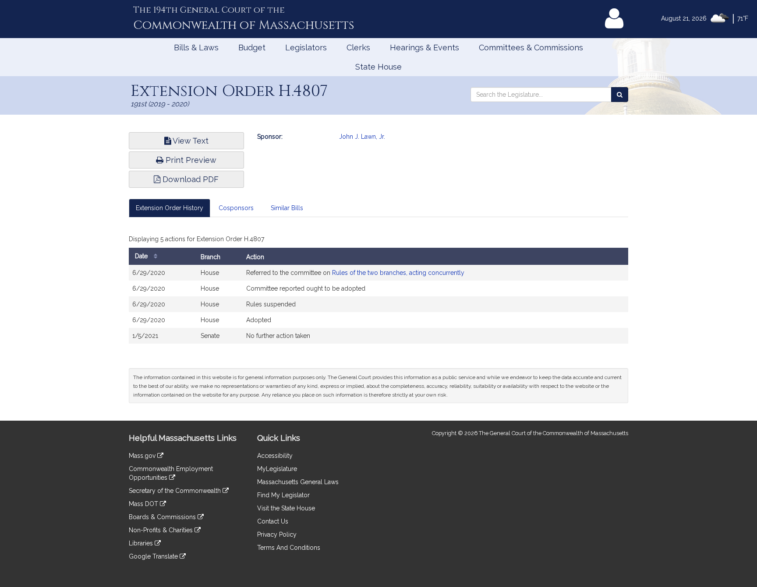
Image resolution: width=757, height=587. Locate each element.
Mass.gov (143, 455)
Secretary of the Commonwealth (176, 490)
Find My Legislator (283, 495)
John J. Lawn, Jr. (362, 136)
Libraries (142, 543)
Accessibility (275, 455)
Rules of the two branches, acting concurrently (398, 272)
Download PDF (189, 179)
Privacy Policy (277, 534)
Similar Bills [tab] (287, 207)
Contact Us (272, 521)
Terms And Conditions (288, 547)
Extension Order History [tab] (169, 207)
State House (378, 66)
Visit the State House (286, 508)
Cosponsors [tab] (236, 207)
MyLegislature (277, 468)
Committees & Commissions (531, 47)
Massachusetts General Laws (298, 481)
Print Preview (189, 160)
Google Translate (154, 556)
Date (142, 256)
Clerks (358, 47)
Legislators (306, 47)
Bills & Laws (196, 47)
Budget (251, 47)
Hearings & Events (424, 47)
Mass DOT (144, 503)
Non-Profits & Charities (162, 530)
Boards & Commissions (163, 516)
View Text (190, 140)
